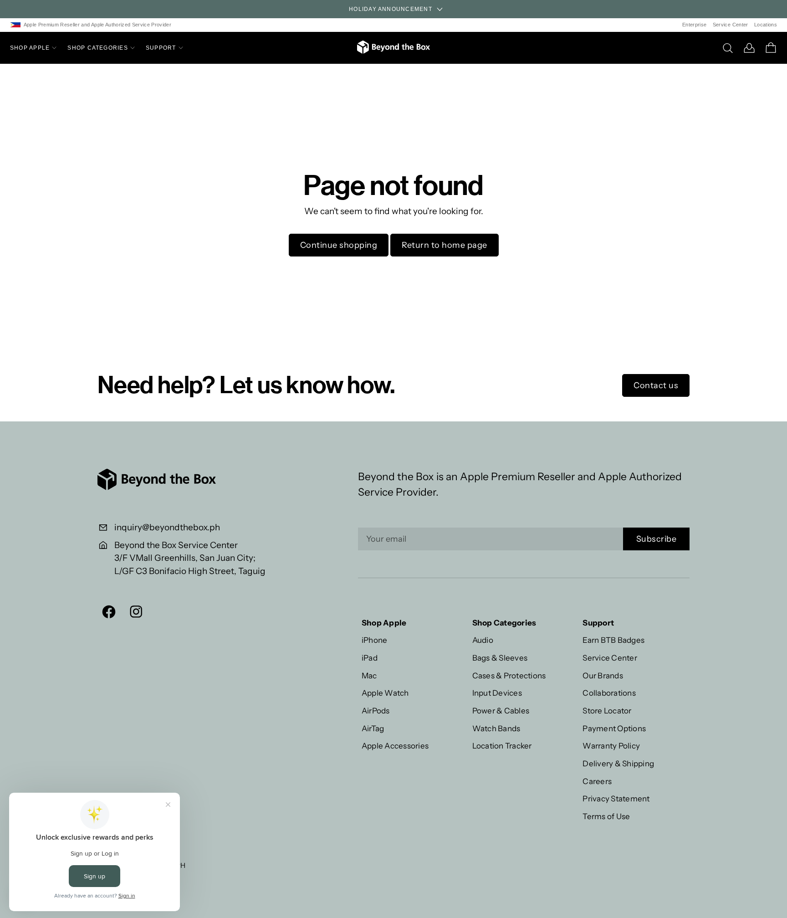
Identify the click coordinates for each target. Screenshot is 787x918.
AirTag (373, 728)
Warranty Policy (611, 745)
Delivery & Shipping (618, 763)
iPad (370, 657)
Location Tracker (502, 745)
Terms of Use (606, 816)
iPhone (375, 640)
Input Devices (497, 692)
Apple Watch (385, 692)
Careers (597, 781)
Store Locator (607, 710)
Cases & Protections (509, 675)
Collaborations (609, 692)
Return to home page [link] (444, 245)
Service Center (730, 24)
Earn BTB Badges (613, 640)
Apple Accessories (395, 745)
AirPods (376, 710)
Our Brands (603, 675)
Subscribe (656, 539)
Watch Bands (496, 728)
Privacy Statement (616, 798)
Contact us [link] (656, 385)
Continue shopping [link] (339, 245)
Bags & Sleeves (500, 657)
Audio (482, 640)
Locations (765, 24)
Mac (369, 675)
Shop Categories (97, 48)
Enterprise (694, 24)
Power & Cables (501, 710)
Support (161, 48)
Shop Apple (30, 48)
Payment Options (614, 728)
